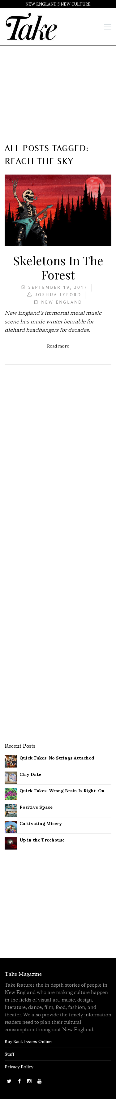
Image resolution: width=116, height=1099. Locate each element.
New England (61, 302)
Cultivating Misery (40, 823)
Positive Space (36, 807)
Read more (58, 346)
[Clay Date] (11, 777)
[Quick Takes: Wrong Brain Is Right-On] (11, 793)
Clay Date (30, 774)
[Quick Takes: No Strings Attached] (11, 761)
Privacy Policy (19, 1067)
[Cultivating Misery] (11, 826)
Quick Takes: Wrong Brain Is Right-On (62, 791)
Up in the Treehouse (42, 840)
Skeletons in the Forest (58, 267)
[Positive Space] (11, 810)
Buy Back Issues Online (28, 1041)
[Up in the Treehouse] (11, 843)
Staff (9, 1054)
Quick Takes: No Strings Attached (56, 758)
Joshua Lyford (58, 295)
